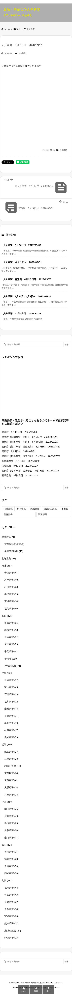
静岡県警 (11, 723)
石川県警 (11, 694)
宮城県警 (11, 601)
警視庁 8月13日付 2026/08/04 (19, 432)
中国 (7, 801)
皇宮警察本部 (13, 551)
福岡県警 (11, 887)
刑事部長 (21, 508)
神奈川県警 (12, 665)
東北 (7, 565)
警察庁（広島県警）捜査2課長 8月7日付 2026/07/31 (31, 456)
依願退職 (8, 508)
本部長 (64, 508)
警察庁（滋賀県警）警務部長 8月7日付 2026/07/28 (30, 470)
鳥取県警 (11, 830)
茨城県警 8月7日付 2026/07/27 (20, 465)
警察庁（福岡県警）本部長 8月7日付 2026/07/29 (29, 436)
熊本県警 (11, 923)
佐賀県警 (11, 894)
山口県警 (11, 837)
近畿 (7, 744)
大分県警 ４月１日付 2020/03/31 (22, 262)
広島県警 (11, 816)
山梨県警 (11, 708)
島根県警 (11, 823)
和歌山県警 (12, 765)
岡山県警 (11, 808)
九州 (18, 29)
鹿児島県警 (12, 930)
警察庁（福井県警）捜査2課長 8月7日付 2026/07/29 (31, 446)
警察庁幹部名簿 (14, 544)
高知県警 (11, 873)
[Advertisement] (36, 107)
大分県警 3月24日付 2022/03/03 (22, 245)
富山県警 (11, 687)
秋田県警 (11, 587)
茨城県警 (11, 622)
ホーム (7, 29)
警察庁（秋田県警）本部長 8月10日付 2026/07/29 (30, 441)
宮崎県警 (11, 916)
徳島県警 (11, 859)
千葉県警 (11, 651)
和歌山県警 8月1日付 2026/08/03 (21, 461)
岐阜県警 (11, 730)
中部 (7, 672)
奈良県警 (11, 780)
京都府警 (11, 773)
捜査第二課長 (50, 508)
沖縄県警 (11, 937)
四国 (7, 844)
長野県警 (11, 715)
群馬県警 (11, 637)
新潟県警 (11, 680)
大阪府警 (11, 787)
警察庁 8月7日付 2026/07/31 (18, 451)
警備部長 (8, 514)
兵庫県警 (11, 794)
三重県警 (11, 758)
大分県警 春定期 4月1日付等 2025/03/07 (27, 279)
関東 (7, 615)
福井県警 (11, 701)
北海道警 (9, 558)
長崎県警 (11, 901)
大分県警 (31, 29)
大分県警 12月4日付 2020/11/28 (22, 313)
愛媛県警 (11, 866)
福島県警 (11, 608)
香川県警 (11, 851)
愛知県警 (11, 737)
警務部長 (42, 514)
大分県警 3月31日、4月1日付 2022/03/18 (27, 296)
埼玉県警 (11, 644)
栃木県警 (11, 630)
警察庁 (8, 536)
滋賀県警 (11, 751)
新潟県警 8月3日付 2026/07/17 (20, 475)
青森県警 (11, 572)
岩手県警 (11, 579)
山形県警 (11, 594)
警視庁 (10, 658)
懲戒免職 (34, 508)
